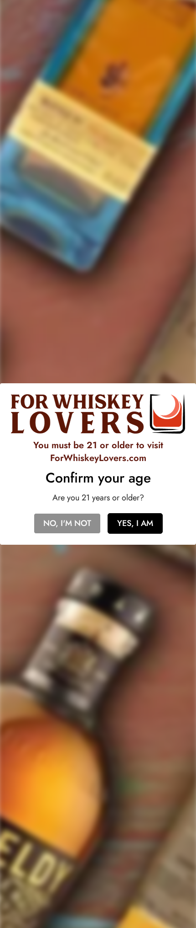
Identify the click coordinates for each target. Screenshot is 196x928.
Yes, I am (135, 523)
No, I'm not (67, 523)
